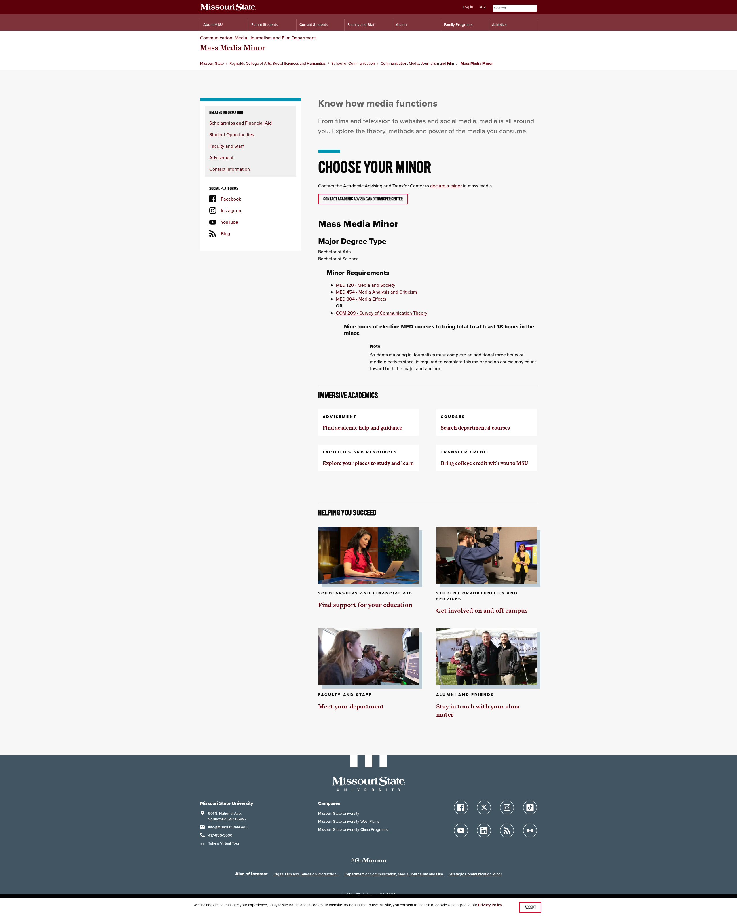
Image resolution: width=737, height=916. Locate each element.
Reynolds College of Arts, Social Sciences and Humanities (277, 63)
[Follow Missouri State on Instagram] (507, 807)
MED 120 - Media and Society (365, 285)
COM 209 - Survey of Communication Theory (381, 313)
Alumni (401, 24)
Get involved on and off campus (482, 610)
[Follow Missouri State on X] (484, 807)
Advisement (221, 157)
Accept (530, 907)
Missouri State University (338, 813)
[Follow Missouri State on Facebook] (461, 807)
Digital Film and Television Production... (306, 874)
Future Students (264, 24)
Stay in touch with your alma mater (478, 710)
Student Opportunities (231, 134)
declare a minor (446, 186)
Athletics (499, 24)
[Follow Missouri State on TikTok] (530, 807)
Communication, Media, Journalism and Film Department (258, 38)
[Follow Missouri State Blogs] (507, 830)
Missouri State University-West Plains (348, 821)
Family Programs (458, 24)
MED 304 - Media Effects (361, 299)
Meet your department (351, 706)
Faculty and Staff (361, 24)
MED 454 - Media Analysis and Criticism (376, 292)
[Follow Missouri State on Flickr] (530, 830)
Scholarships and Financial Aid (240, 123)
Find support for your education (365, 604)
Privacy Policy (490, 905)
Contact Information (229, 169)
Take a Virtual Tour (224, 843)
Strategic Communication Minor (475, 874)
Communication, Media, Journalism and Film (417, 63)
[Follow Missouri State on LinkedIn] (484, 830)
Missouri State (212, 63)
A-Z (483, 7)
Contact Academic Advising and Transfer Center (363, 199)
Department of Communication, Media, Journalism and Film (394, 874)
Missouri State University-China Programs (353, 829)
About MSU (213, 24)
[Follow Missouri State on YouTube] (461, 830)
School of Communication (353, 63)
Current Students (313, 24)
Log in (468, 7)
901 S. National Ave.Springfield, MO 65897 (227, 816)
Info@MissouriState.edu (227, 827)
